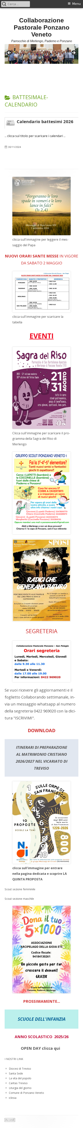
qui (57, 1048)
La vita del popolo (20, 1078)
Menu (76, 4)
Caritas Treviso (18, 1083)
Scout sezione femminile (20, 889)
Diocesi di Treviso (20, 1068)
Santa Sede (16, 1073)
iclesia (12, 1098)
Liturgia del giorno (20, 1088)
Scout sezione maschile (19, 899)
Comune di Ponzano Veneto (26, 1093)
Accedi (9, 1119)
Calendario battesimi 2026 (45, 121)
